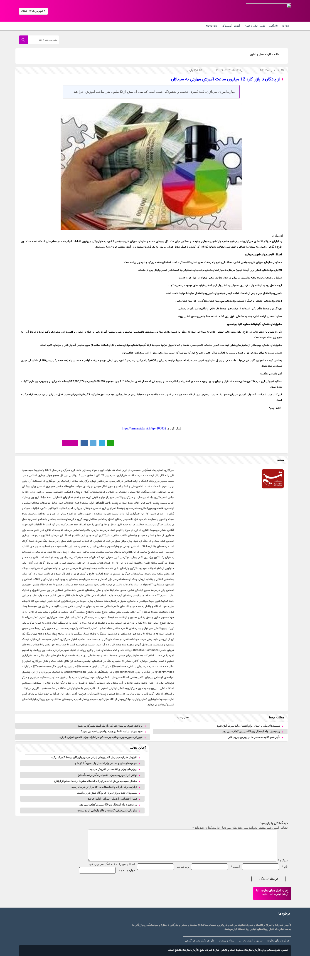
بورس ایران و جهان (255, 26)
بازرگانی (273, 26)
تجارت (285, 26)
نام (285, 866)
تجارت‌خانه (211, 26)
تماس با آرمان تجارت (251, 940)
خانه (276, 55)
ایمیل (235, 866)
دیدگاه (283, 860)
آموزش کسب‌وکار (230, 26)
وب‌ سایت (183, 866)
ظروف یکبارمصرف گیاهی (199, 940)
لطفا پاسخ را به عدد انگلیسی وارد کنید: (111, 864)
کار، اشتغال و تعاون (260, 55)
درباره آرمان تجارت (278, 940)
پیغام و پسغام (226, 940)
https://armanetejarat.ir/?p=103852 (144, 428)
